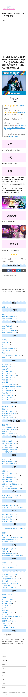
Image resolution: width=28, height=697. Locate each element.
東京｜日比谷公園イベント (9, 375)
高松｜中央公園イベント (9, 514)
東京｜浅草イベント (7, 369)
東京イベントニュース (8, 576)
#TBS (9, 127)
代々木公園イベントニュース (10, 581)
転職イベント (6, 618)
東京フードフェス (7, 595)
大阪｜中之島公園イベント (9, 479)
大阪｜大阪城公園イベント (9, 482)
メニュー (5, 20)
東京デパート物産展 (7, 599)
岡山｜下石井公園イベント (9, 505)
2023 (3, 672)
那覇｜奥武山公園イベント (9, 553)
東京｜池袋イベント (7, 377)
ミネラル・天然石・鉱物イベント (11, 616)
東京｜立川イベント (7, 399)
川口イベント (6, 353)
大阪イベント (6, 471)
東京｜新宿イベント (7, 380)
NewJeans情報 (7, 275)
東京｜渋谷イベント (7, 388)
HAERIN (4, 664)
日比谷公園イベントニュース (10, 583)
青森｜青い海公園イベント (9, 326)
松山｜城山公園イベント (9, 519)
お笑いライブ (6, 614)
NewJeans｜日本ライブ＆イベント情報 (11, 692)
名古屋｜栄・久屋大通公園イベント (12, 449)
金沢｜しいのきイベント (9, 433)
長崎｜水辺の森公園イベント (10, 539)
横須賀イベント (6, 415)
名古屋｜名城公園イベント (9, 447)
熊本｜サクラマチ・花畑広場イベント (12, 537)
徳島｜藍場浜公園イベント (9, 517)
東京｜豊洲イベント (7, 393)
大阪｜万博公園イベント (9, 473)
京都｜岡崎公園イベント (9, 461)
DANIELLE (5, 660)
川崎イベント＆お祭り (8, 406)
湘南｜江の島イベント (8, 417)
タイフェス (5, 608)
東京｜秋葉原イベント (8, 373)
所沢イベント (6, 346)
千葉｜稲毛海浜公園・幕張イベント (12, 355)
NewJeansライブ (7, 625)
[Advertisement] (14, 41)
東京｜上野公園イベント (9, 371)
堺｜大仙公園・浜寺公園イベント (11, 488)
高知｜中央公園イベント (9, 521)
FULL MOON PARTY (8, 567)
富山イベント (6, 431)
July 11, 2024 (13, 136)
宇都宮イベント (6, 340)
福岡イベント (6, 533)
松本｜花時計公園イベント (9, 429)
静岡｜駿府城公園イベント (9, 441)
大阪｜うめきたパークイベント (11, 475)
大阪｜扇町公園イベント (9, 477)
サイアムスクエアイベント (9, 565)
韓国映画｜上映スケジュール (10, 621)
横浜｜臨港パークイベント (9, 413)
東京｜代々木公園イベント (9, 384)
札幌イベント (6, 314)
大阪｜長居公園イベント (9, 486)
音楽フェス (5, 610)
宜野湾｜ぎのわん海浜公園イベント (12, 555)
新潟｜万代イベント (7, 425)
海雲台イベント (6, 563)
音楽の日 (14, 275)
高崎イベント (6, 342)
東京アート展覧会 (7, 603)
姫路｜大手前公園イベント (9, 498)
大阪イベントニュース (8, 587)
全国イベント (6, 307)
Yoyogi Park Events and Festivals (11, 386)
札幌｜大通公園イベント (9, 316)
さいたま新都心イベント (9, 350)
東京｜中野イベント (7, 382)
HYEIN (4, 668)
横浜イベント (6, 409)
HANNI (4, 653)
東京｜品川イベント (7, 397)
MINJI (4, 657)
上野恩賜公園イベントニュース (11, 579)
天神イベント (6, 535)
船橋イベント (6, 357)
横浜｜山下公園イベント (9, 411)
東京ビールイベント (7, 597)
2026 (3, 687)
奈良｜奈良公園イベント (9, 463)
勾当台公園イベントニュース (10, 574)
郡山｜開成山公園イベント (9, 332)
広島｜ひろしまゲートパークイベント (12, 507)
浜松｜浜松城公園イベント (9, 443)
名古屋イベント (6, 445)
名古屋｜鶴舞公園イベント (9, 452)
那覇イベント (6, 551)
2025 (3, 683)
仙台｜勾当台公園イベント (9, 330)
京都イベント (6, 459)
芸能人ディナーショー (8, 612)
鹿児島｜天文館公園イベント (10, 541)
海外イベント (6, 605)
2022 (3, 676)
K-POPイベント (6, 623)
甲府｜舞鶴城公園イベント (9, 427)
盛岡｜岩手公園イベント (9, 328)
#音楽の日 (20, 106)
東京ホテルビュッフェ (8, 601)
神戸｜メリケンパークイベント (11, 495)
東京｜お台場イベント (8, 395)
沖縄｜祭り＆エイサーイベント (11, 549)
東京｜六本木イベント (8, 390)
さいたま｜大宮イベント (9, 348)
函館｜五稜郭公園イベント (9, 318)
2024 (3, 680)
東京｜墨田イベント (7, 367)
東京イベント (6, 364)
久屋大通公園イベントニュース (11, 585)
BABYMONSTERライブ (9, 627)
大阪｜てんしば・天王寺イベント (11, 484)
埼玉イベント (6, 344)
